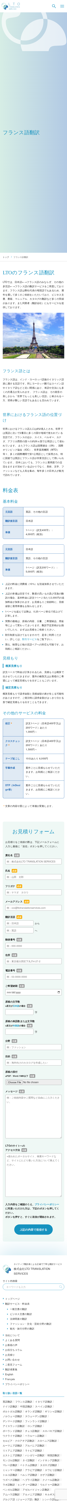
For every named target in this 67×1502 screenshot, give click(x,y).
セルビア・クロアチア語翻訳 (19, 1440)
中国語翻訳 (26, 1406)
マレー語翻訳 (10, 1465)
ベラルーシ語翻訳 (35, 1435)
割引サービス (29, 639)
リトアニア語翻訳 (12, 1450)
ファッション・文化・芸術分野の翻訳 (31, 1323)
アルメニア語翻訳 (32, 1494)
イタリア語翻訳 (43, 1401)
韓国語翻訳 (53, 1455)
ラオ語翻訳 (9, 1484)
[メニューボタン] (62, 6)
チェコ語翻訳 (32, 1431)
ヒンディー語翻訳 (27, 1484)
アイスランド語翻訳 (14, 1426)
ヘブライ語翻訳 (31, 1479)
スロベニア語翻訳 (47, 1440)
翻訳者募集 (11, 1369)
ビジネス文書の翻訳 (21, 1314)
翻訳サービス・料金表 (17, 1303)
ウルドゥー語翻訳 (50, 1484)
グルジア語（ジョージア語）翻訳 (21, 1499)
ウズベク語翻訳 (11, 1479)
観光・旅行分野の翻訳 (22, 1328)
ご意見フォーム (13, 1364)
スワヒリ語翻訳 (53, 1470)
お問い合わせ (12, 1359)
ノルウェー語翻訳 (12, 1416)
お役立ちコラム (13, 1349)
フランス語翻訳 (23, 1401)
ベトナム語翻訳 (28, 1465)
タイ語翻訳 (29, 1460)
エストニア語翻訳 (12, 1455)
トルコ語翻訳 (10, 1474)
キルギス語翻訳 (53, 1494)
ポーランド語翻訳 (12, 1431)
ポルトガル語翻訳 (12, 1411)
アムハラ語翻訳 (11, 1494)
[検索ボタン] (54, 6)
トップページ (12, 1298)
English (9, 1374)
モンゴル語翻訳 (11, 1460)
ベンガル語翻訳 (11, 1489)
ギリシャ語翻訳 (53, 1411)
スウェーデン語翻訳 (36, 1416)
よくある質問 (12, 1340)
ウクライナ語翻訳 (12, 1435)
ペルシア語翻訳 (28, 1474)
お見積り (10, 1354)
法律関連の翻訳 (18, 1318)
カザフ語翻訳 (47, 1474)
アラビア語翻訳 (33, 1470)
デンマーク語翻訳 (12, 1421)
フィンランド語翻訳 (36, 1421)
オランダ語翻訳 (33, 1411)
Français (10, 1379)
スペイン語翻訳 (43, 1406)
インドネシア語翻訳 (49, 1460)
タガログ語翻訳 (48, 1465)
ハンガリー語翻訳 (35, 1455)
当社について (12, 1335)
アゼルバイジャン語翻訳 (36, 1489)
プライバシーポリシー (47, 1204)
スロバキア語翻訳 (52, 1431)
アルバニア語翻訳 (35, 1445)
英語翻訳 (8, 1401)
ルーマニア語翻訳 (12, 1445)
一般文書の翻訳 (18, 1309)
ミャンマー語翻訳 (12, 1470)
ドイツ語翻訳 (10, 1406)
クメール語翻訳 (51, 1479)
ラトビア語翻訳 (33, 1450)
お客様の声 (11, 1345)
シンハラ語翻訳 (50, 1499)
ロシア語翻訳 (34, 1426)
